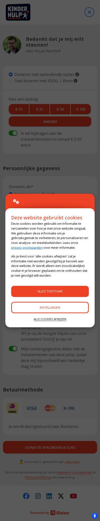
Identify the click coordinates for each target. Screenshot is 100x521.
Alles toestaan (49, 291)
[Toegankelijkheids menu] (95, 516)
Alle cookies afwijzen (50, 319)
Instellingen (50, 307)
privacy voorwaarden (27, 247)
